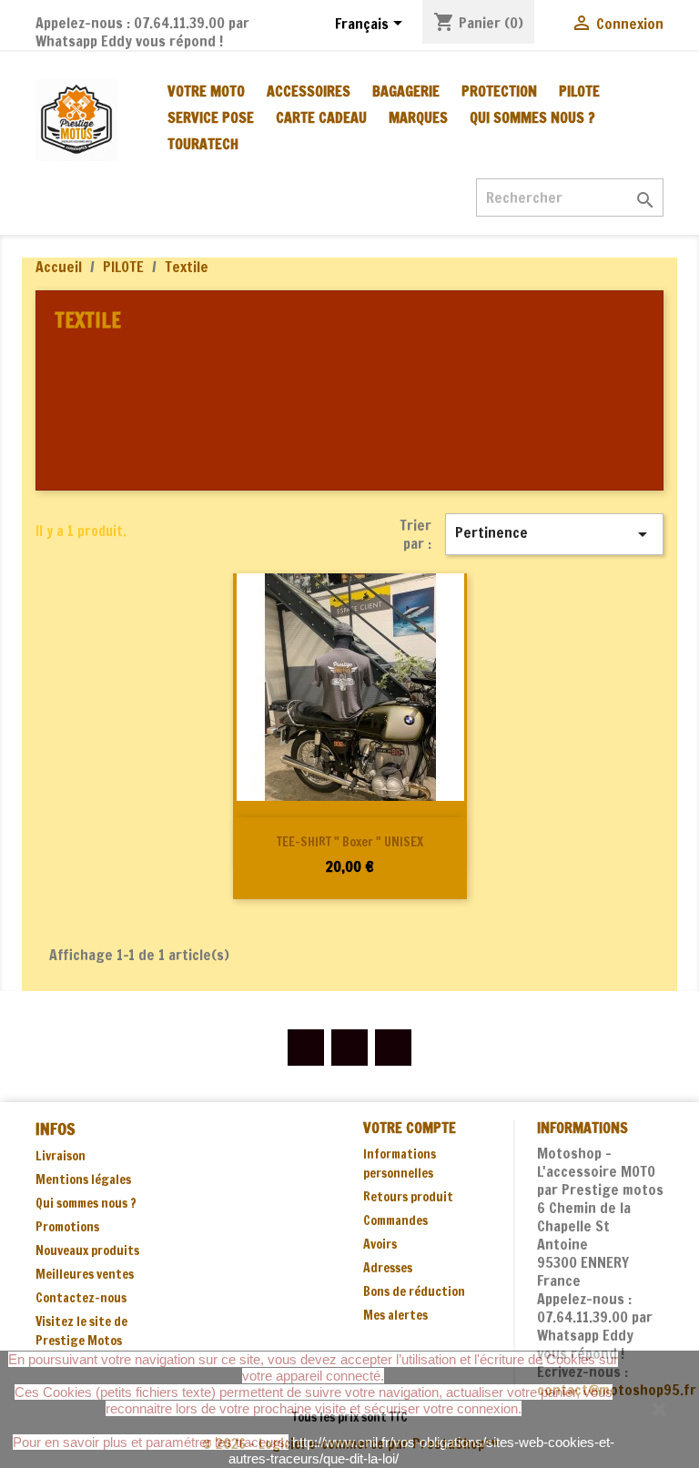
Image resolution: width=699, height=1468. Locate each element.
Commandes (395, 1220)
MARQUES (418, 117)
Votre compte (409, 1128)
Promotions (67, 1227)
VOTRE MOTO (206, 91)
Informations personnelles (399, 1163)
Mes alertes (395, 1315)
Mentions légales (83, 1179)
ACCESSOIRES (308, 91)
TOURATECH (202, 144)
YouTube (349, 1047)
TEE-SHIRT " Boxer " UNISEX (350, 842)
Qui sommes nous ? (532, 117)
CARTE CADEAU (321, 117)
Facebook (306, 1047)
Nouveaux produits (87, 1250)
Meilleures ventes (84, 1274)
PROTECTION (499, 91)
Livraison (60, 1156)
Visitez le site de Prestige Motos (81, 1331)
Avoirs (380, 1244)
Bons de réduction (414, 1291)
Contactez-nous (81, 1298)
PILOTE (579, 91)
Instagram (393, 1047)
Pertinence (554, 533)
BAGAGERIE (406, 91)
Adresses (387, 1268)
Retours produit (408, 1197)
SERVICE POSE (210, 117)
